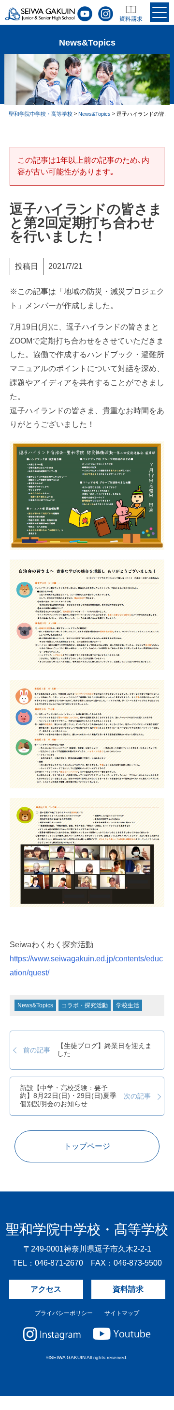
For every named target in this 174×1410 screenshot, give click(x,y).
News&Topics (35, 1005)
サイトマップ (121, 1313)
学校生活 (127, 1005)
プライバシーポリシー (64, 1313)
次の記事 (85, 1096)
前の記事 (87, 1049)
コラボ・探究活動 (84, 1005)
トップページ (87, 1146)
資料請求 (128, 1289)
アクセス (45, 1289)
